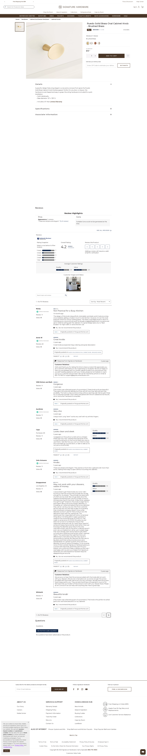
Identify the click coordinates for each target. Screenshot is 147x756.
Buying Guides (80, 713)
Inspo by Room (80, 720)
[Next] (34, 1)
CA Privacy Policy (102, 746)
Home (17, 19)
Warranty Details (51, 706)
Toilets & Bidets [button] (84, 16)
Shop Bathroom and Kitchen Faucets (79, 729)
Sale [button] (125, 16)
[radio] (87, 43)
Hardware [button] (116, 16)
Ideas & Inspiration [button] (61, 12)
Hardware (25, 19)
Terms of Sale (54, 742)
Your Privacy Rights (88, 746)
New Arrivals (79, 706)
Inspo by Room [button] (99, 12)
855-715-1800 (92, 750)
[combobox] (18, 7)
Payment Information (53, 713)
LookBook (78, 723)
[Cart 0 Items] (142, 7)
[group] (19, 1)
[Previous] (4, 1)
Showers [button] (71, 16)
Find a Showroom (127, 1)
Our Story (20, 706)
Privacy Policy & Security (87, 742)
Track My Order (51, 717)
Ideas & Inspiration (81, 710)
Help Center (140, 1)
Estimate (124, 65)
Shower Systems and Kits (56, 729)
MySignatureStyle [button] (85, 12)
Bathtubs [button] (42, 16)
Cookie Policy (43, 746)
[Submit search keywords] (5, 7)
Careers (19, 710)
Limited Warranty (56, 102)
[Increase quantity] (95, 56)
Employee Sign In (103, 742)
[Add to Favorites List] (128, 56)
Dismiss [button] (6, 750)
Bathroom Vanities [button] (27, 16)
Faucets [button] (60, 16)
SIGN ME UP (59, 689)
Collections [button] (74, 12)
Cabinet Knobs (56, 19)
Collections (78, 717)
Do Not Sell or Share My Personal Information (64, 746)
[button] (28, 722)
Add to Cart (111, 56)
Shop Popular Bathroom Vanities (105, 729)
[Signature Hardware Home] (73, 7)
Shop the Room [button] (48, 12)
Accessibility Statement (69, 742)
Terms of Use (42, 742)
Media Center (21, 713)
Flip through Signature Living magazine (19, 1)
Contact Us (49, 723)
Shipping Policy (51, 710)
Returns (48, 720)
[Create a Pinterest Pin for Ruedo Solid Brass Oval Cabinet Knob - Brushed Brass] (89, 30)
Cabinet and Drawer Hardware (39, 19)
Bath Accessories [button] (102, 16)
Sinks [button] (52, 16)
